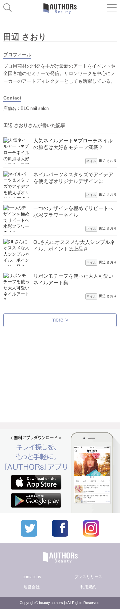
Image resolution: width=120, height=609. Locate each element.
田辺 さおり (108, 160)
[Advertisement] (60, 376)
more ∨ (60, 320)
